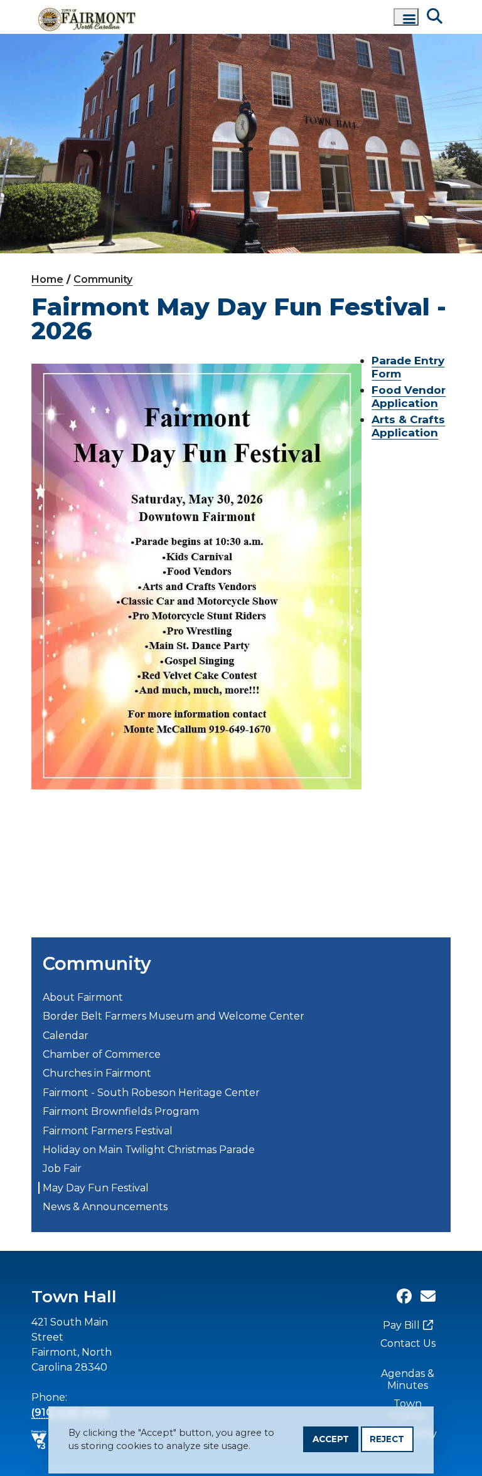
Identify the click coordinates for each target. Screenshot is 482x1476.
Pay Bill (401, 1325)
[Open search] (435, 16)
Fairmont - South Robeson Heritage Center (151, 1093)
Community (102, 279)
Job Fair (62, 1168)
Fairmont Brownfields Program (121, 1111)
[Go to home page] (87, 17)
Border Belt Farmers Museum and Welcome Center (173, 1016)
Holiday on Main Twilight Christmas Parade (149, 1150)
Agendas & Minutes (407, 1379)
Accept (331, 1439)
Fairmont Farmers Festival (108, 1131)
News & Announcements (105, 1207)
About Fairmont (83, 997)
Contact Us (408, 1343)
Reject (387, 1439)
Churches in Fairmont (97, 1073)
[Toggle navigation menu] (406, 17)
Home (47, 279)
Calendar (65, 1035)
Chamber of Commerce (102, 1054)
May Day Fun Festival (96, 1188)
